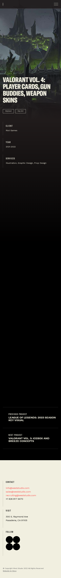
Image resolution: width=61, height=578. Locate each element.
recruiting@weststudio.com (21, 495)
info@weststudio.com (17, 488)
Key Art (20, 111)
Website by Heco (9, 571)
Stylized (8, 111)
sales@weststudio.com (18, 491)
